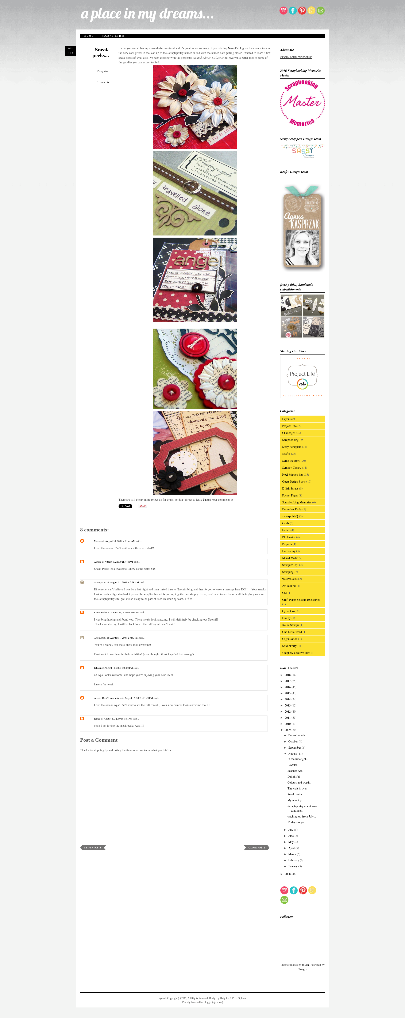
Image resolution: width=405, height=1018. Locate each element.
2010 (288, 724)
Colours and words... (300, 782)
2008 (288, 874)
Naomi (207, 500)
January (293, 866)
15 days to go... (297, 822)
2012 (288, 711)
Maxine (98, 541)
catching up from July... (302, 816)
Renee (97, 718)
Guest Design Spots (293, 481)
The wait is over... (298, 788)
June (291, 836)
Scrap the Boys (291, 461)
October (293, 741)
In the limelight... (298, 759)
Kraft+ (286, 454)
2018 (288, 675)
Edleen (97, 667)
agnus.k (163, 998)
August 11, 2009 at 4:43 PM (124, 637)
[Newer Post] (93, 849)
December (294, 735)
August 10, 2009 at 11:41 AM (120, 541)
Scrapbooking (290, 440)
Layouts (287, 419)
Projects (287, 544)
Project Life (289, 426)
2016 (288, 687)
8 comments (103, 82)
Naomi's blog (236, 48)
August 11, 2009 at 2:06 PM (125, 612)
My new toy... (296, 800)
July (291, 830)
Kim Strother (100, 612)
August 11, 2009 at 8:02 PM (119, 667)
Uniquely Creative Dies (296, 653)
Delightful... (295, 777)
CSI (284, 593)
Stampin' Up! (290, 565)
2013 (288, 705)
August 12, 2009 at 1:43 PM (139, 698)
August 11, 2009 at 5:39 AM (125, 582)
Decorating (288, 551)
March (292, 854)
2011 (288, 718)
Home (89, 36)
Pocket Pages (290, 495)
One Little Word (292, 632)
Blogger (302, 969)
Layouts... (293, 765)
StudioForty (289, 646)
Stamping (288, 572)
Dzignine (224, 998)
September (295, 747)
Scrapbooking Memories (296, 502)
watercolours (289, 579)
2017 (288, 681)
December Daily (292, 509)
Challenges (288, 433)
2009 (288, 730)
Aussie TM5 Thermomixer (107, 698)
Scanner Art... (296, 771)
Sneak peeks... (100, 52)
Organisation (289, 639)
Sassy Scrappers (291, 447)
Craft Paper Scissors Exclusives (301, 600)
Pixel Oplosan (239, 998)
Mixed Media (290, 558)
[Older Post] (257, 849)
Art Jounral (289, 586)
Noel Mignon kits (292, 474)
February (294, 860)
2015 (288, 693)
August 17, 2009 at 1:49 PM (118, 718)
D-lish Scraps (290, 488)
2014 (288, 699)
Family (286, 618)
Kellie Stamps (290, 625)
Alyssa (97, 561)
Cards (285, 523)
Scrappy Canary (291, 468)
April (292, 848)
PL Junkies (288, 537)
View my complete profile (296, 57)
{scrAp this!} (113, 36)
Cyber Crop (289, 611)
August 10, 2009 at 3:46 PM (119, 561)
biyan (305, 965)
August (293, 754)
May (291, 842)
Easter (286, 530)
